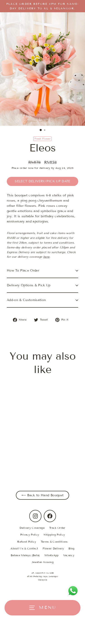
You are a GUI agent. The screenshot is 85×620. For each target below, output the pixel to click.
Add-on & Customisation (26, 300)
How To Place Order (23, 270)
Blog (71, 548)
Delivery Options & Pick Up (29, 285)
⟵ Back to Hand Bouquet (42, 495)
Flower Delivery (53, 548)
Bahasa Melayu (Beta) (25, 555)
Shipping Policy (54, 534)
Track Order (57, 527)
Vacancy (68, 555)
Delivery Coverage (32, 527)
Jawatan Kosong (42, 562)
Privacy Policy (29, 534)
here (46, 256)
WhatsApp (51, 555)
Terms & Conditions (54, 541)
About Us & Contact (24, 548)
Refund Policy (26, 541)
